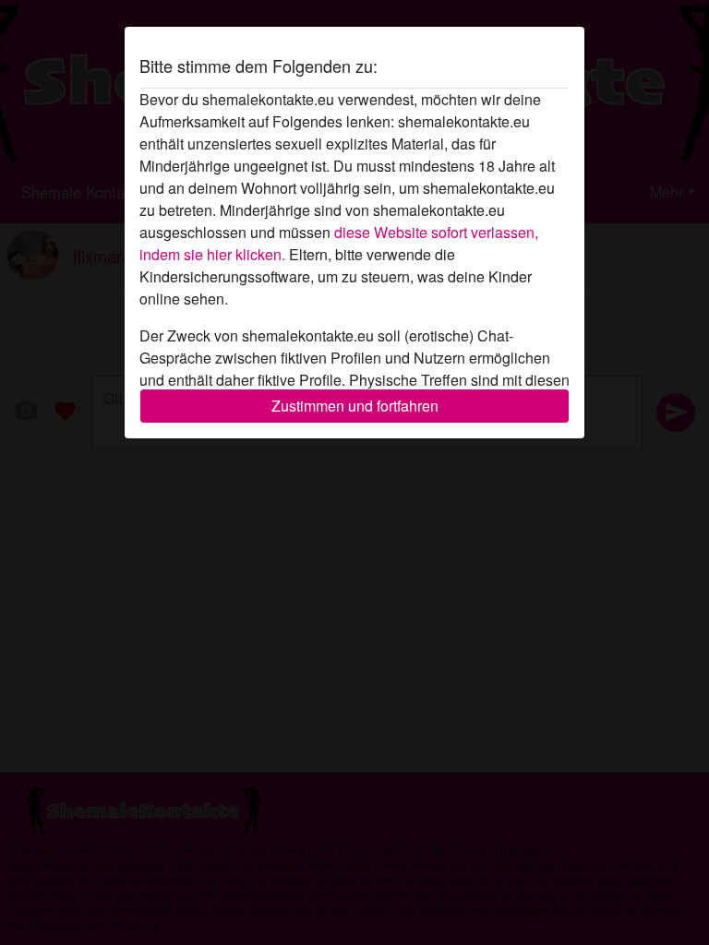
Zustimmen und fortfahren (355, 405)
